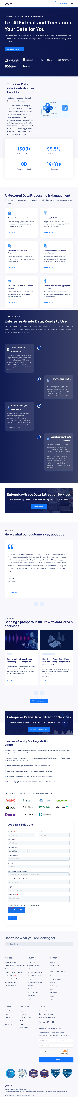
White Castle (54, 993)
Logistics (30, 985)
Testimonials (24, 1021)
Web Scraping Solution (12, 979)
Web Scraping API (10, 982)
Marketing (31, 989)
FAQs (21, 1024)
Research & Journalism (35, 982)
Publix (52, 996)
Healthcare (31, 999)
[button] (36, 604)
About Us (7, 1011)
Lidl (51, 989)
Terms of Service (10, 1095)
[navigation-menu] (72, 3)
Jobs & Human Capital (34, 975)
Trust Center (31, 1095)
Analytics (30, 979)
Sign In (52, 962)
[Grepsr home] (8, 3)
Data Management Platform (13, 972)
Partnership (8, 1021)
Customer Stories (25, 1017)
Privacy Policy (21, 1095)
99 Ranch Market (55, 979)
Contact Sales (62, 3)
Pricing (7, 1014)
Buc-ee (52, 982)
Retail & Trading (32, 969)
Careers (7, 1017)
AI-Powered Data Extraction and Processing (18, 965)
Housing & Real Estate (34, 965)
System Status (55, 965)
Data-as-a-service (10, 962)
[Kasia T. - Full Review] (39, 569)
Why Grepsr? (9, 1024)
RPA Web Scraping (10, 985)
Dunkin (52, 976)
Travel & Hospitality (34, 992)
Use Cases (23, 1014)
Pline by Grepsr (11, 975)
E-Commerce (32, 962)
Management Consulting (35, 972)
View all (52, 999)
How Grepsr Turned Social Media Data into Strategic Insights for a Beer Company (56, 661)
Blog (21, 1011)
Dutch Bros (53, 986)
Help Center (24, 1027)
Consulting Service (10, 969)
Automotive (31, 995)
